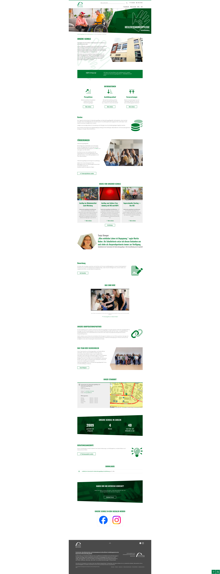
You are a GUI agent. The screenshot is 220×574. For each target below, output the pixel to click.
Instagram (116, 520)
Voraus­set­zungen (131, 97)
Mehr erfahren (88, 107)
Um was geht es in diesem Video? (111, 316)
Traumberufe (126, 7)
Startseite (112, 566)
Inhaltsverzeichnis (141, 566)
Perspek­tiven (88, 97)
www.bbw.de (132, 556)
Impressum (120, 566)
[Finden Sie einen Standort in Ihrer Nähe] (214, 572)
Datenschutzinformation (127, 566)
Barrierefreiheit (135, 566)
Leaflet (116, 407)
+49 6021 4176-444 (90, 391)
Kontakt (116, 566)
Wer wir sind (133, 7)
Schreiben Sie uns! (110, 497)
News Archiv (140, 2)
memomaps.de (136, 407)
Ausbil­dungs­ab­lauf (110, 97)
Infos (138, 7)
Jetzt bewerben (83, 273)
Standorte (133, 2)
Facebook (103, 520)
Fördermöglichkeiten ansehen (88, 173)
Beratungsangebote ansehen (87, 454)
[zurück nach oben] (110, 543)
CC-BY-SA (140, 407)
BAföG (96, 148)
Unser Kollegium (83, 368)
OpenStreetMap (124, 407)
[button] (126, 394)
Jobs (142, 7)
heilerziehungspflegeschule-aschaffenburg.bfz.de (85, 34)
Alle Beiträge (110, 225)
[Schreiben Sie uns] (218, 572)
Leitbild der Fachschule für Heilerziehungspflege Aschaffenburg (96, 471)
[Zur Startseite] (76, 4)
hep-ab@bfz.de (88, 392)
